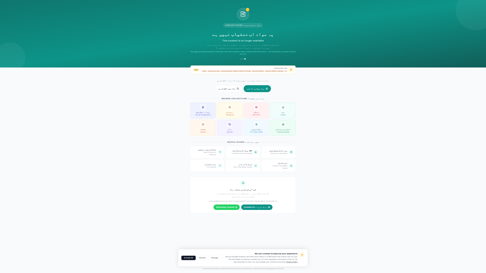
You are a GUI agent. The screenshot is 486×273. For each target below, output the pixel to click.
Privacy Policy (292, 262)
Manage (214, 258)
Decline (202, 258)
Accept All (188, 258)
